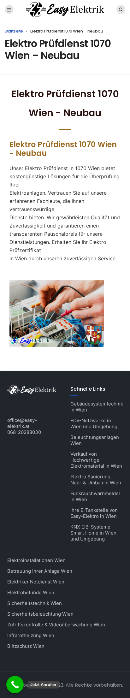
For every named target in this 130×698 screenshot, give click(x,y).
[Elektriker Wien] (65, 9)
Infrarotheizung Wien (30, 635)
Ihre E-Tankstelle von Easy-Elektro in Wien (94, 513)
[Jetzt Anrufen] (15, 684)
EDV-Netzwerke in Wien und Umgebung (93, 423)
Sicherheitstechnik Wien (34, 603)
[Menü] (9, 9)
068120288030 (24, 432)
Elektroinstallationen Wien (36, 560)
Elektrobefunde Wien (30, 592)
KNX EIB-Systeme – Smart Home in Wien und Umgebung (93, 533)
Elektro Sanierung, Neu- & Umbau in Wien (95, 480)
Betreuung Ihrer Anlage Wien (39, 571)
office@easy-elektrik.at (22, 423)
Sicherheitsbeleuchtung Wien (40, 614)
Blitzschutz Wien (25, 646)
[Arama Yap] (120, 9)
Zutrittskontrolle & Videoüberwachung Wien (56, 625)
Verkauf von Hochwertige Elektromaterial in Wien (96, 460)
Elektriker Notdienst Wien (35, 582)
